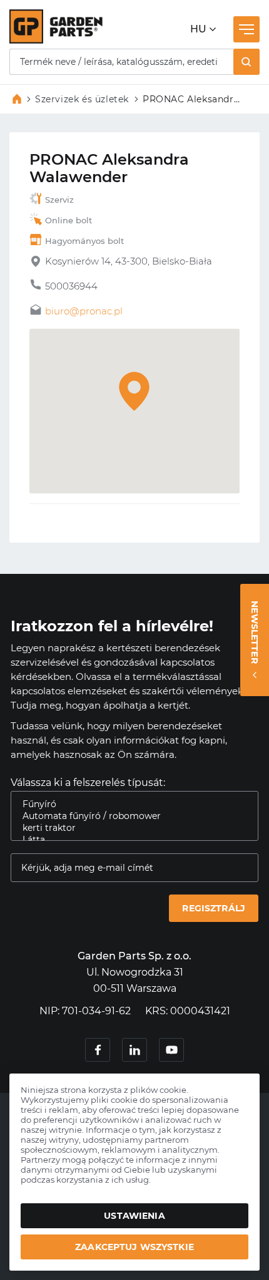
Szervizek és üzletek (82, 99)
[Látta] (129, 840)
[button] (246, 62)
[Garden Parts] (56, 40)
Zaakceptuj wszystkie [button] (134, 1247)
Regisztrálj (213, 908)
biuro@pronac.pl (84, 311)
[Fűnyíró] (129, 804)
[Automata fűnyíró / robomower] (129, 816)
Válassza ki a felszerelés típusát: (88, 782)
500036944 (71, 286)
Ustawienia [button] (134, 1215)
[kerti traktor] (129, 828)
